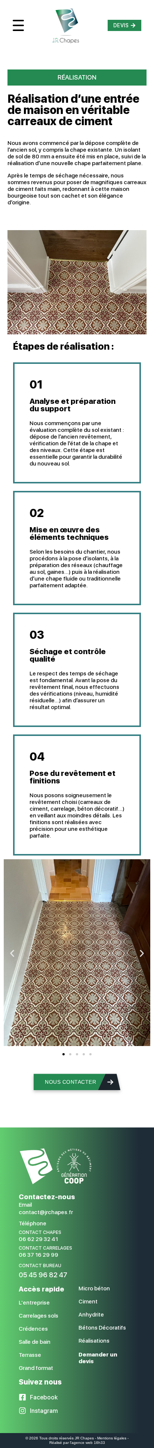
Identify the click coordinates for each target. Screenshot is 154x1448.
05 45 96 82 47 (43, 1275)
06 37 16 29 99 (38, 1254)
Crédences (33, 1328)
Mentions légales (111, 1438)
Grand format (36, 1368)
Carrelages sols (38, 1315)
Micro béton (94, 1288)
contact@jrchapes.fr (46, 1212)
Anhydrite (91, 1314)
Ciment (88, 1301)
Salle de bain (34, 1342)
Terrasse (30, 1355)
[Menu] (18, 25)
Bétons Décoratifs (102, 1327)
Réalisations (94, 1340)
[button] (12, 953)
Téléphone (32, 1223)
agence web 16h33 (88, 1443)
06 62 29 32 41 (38, 1239)
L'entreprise (34, 1302)
